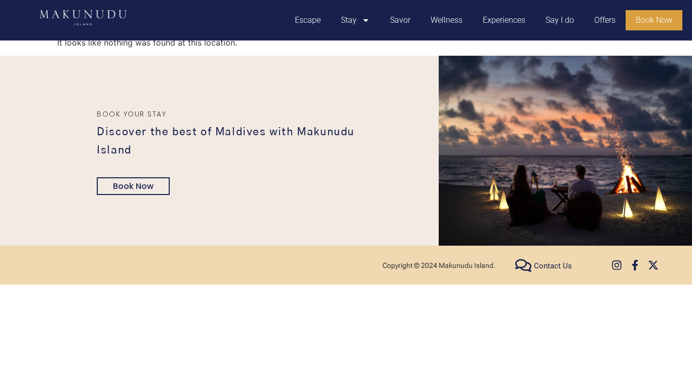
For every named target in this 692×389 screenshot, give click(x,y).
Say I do (560, 20)
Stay (349, 20)
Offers (605, 20)
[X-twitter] (653, 265)
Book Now (654, 20)
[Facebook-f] (635, 265)
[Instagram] (616, 265)
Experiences (504, 20)
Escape (308, 20)
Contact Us (553, 265)
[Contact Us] (523, 265)
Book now (133, 186)
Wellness (447, 20)
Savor (400, 20)
